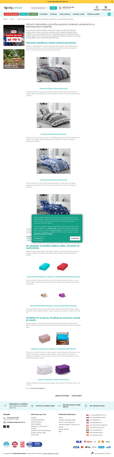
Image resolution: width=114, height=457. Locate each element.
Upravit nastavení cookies (50, 453)
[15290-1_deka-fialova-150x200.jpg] (62, 293)
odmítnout (45, 232)
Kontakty (34, 428)
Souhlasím (75, 238)
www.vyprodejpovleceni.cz (98, 415)
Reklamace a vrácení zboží (39, 426)
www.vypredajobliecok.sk (97, 417)
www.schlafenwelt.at (96, 435)
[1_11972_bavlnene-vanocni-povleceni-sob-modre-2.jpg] (53, 157)
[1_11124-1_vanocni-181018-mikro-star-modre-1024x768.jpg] (53, 202)
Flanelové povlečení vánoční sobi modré (53, 180)
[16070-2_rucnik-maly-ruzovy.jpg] (44, 336)
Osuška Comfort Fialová (61, 379)
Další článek (76, 396)
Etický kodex (35, 435)
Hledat (53, 8)
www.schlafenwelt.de (96, 432)
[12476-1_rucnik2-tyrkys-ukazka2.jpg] (62, 336)
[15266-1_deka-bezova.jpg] (44, 293)
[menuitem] (11, 14)
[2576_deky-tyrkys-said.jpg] (44, 264)
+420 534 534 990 (13, 417)
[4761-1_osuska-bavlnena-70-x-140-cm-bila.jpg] (44, 367)
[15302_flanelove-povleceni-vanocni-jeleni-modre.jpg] (53, 65)
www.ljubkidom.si (95, 420)
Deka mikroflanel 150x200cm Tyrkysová (40, 276)
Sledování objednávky (37, 420)
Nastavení (38, 238)
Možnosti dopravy (36, 422)
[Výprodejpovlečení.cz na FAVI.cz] (15, 444)
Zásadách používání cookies (43, 234)
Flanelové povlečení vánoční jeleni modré (53, 88)
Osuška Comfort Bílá (45, 379)
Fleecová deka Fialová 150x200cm (65, 305)
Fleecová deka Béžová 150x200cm (41, 305)
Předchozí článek (62, 396)
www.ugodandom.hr (96, 422)
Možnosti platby (36, 424)
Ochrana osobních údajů (38, 432)
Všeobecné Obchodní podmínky (41, 430)
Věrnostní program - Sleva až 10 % (69, 424)
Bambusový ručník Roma (39, 349)
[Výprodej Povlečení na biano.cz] (22, 444)
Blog (60, 431)
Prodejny (34, 417)
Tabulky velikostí (64, 429)
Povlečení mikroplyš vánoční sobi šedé (53, 134)
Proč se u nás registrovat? (67, 422)
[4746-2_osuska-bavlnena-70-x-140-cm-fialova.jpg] (62, 367)
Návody (61, 427)
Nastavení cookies (55, 230)
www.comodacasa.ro (96, 430)
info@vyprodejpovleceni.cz (16, 422)
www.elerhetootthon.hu (97, 427)
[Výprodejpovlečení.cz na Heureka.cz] (6, 444)
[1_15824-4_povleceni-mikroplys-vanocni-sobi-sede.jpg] (53, 111)
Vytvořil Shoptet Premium (102, 453)
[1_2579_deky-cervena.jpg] (62, 264)
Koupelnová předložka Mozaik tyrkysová (62, 349)
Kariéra (61, 417)
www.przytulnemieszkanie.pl (98, 425)
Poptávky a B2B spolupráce (67, 420)
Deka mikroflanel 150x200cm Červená (67, 276)
